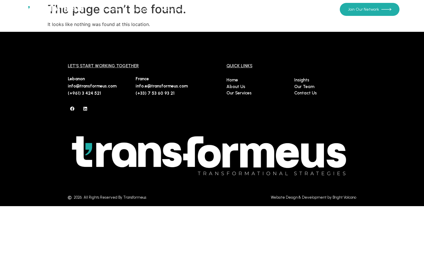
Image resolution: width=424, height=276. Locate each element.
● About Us (139, 9)
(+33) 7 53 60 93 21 (155, 93)
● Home (112, 9)
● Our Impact (215, 9)
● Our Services (176, 9)
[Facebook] (72, 108)
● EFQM (309, 9)
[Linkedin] (85, 108)
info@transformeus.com (92, 86)
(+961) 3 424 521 (84, 93)
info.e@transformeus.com (162, 86)
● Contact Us (281, 9)
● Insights (249, 9)
